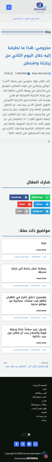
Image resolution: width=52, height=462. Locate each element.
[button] (40, 197)
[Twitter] (29, 444)
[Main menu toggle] (8, 7)
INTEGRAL (32, 458)
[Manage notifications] (46, 456)
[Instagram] (22, 444)
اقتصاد (44, 412)
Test (43, 243)
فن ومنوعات (41, 416)
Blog (48, 32)
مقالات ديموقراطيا (39, 404)
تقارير (44, 400)
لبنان (45, 389)
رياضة (44, 420)
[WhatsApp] (35, 444)
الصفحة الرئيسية (40, 385)
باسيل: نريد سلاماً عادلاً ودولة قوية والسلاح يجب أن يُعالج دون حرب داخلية (26, 333)
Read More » (41, 250)
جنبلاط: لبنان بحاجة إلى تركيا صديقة (28, 270)
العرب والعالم (41, 393)
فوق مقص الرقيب (39, 408)
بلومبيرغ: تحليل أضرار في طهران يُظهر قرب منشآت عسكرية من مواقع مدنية (26, 301)
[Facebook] (16, 444)
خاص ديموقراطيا (40, 396)
